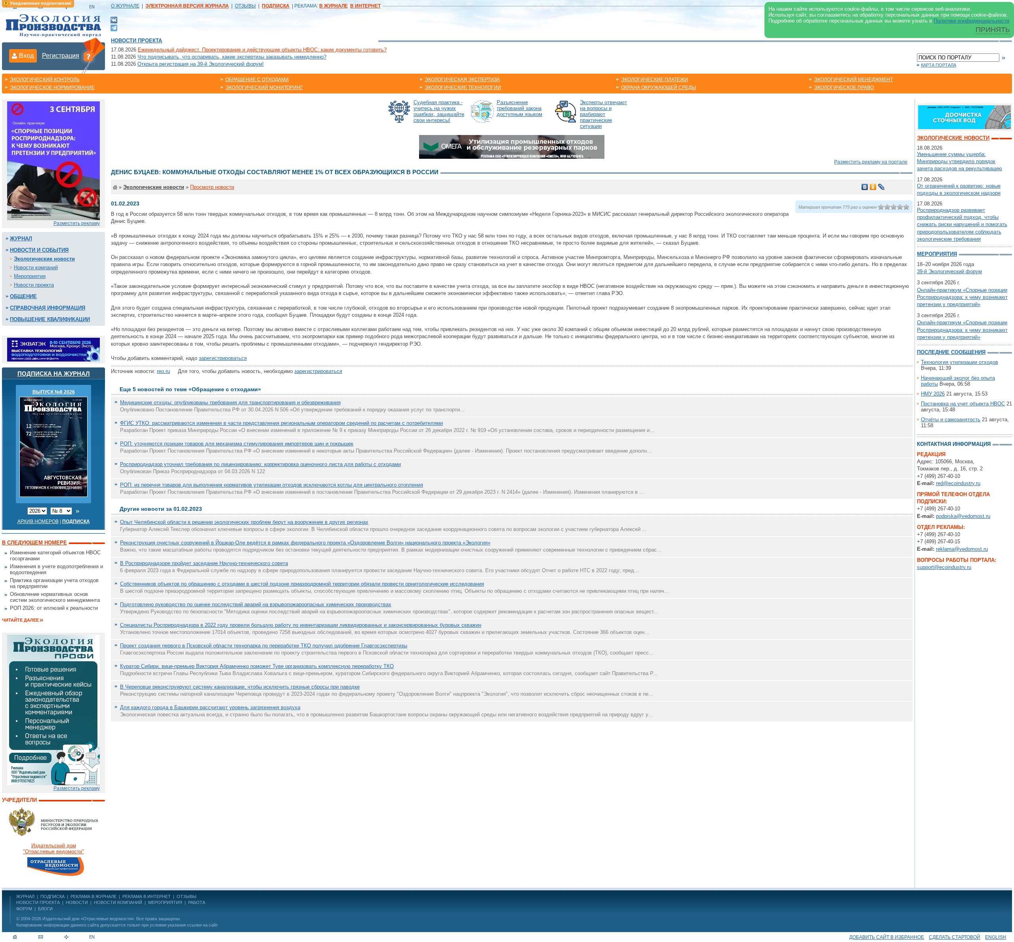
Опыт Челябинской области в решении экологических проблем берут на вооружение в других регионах (244, 522)
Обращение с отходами (257, 79)
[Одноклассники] (873, 187)
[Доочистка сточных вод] (964, 117)
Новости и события (39, 250)
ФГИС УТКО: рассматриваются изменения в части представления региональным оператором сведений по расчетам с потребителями (281, 423)
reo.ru (163, 371)
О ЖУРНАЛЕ (125, 6)
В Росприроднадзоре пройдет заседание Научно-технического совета (204, 563)
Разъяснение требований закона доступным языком (519, 108)
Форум (24, 908)
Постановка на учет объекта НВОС (963, 404)
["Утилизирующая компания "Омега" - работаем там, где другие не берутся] (511, 146)
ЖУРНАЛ (25, 896)
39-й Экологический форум (949, 271)
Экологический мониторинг (264, 87)
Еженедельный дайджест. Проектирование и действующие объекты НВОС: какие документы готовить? (262, 50)
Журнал (21, 239)
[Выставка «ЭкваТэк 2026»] (53, 349)
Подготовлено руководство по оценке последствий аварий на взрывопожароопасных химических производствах (255, 604)
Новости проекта (136, 41)
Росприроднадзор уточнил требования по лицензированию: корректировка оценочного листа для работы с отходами (260, 464)
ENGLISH (995, 937)
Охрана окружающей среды (658, 87)
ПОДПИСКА (52, 896)
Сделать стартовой (954, 937)
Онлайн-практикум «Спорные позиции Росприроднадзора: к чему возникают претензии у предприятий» (962, 297)
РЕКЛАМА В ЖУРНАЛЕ (93, 896)
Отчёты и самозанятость (950, 419)
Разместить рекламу (76, 223)
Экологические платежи (654, 79)
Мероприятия (30, 276)
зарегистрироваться (223, 358)
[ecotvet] (53, 709)
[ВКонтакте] (114, 20)
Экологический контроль (45, 79)
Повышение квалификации (50, 319)
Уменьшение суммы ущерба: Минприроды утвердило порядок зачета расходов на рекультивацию (959, 161)
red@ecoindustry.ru (958, 483)
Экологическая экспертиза (462, 79)
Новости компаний (36, 267)
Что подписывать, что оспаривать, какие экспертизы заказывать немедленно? (231, 57)
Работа (196, 902)
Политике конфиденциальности (971, 21)
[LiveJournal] (881, 187)
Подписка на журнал (53, 373)
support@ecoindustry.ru (944, 567)
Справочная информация (47, 308)
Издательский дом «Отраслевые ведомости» (88, 918)
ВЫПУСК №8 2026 (53, 392)
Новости (77, 902)
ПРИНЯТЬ (993, 30)
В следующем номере (34, 543)
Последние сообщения (951, 352)
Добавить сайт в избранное (886, 937)
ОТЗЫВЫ (245, 6)
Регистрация (60, 55)
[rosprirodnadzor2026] (53, 160)
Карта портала (938, 65)
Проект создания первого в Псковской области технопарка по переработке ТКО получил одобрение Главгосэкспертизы (263, 646)
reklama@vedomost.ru (962, 549)
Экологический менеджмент (853, 79)
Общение (23, 296)
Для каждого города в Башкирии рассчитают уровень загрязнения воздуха (210, 707)
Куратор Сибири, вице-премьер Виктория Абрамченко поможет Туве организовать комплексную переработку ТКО (257, 666)
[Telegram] (114, 27)
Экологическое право (844, 87)
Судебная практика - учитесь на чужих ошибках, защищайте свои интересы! (439, 111)
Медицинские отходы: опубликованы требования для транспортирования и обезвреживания (230, 402)
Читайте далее (20, 620)
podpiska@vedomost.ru (963, 516)
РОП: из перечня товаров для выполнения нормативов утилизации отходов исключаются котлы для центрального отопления (271, 485)
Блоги (45, 908)
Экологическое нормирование (52, 87)
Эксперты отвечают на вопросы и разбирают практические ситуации (603, 114)
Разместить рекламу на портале (870, 162)
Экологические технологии (463, 87)
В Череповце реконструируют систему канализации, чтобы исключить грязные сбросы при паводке (240, 687)
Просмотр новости (212, 187)
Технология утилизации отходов (959, 362)
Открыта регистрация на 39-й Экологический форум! (200, 64)
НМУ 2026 (933, 394)
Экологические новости (44, 259)
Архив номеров (38, 521)
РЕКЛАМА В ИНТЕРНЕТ (146, 896)
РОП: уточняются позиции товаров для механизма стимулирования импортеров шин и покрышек (236, 444)
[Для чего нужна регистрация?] (88, 56)
